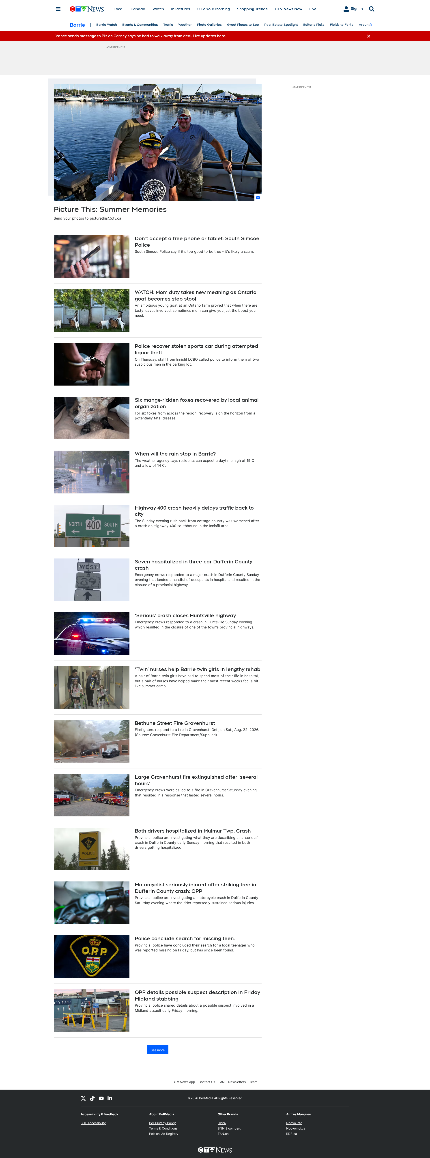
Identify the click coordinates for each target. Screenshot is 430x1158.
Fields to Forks (341, 24)
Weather (185, 24)
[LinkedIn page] (110, 1098)
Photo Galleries (209, 24)
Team (253, 1082)
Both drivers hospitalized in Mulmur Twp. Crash (193, 831)
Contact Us (207, 1082)
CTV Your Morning (213, 9)
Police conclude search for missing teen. (185, 938)
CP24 (222, 1123)
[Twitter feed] (83, 1098)
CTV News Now (288, 9)
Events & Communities (140, 24)
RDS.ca (291, 1134)
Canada (138, 9)
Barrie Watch (106, 24)
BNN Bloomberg (229, 1128)
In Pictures (180, 9)
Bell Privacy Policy (162, 1123)
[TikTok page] (92, 1098)
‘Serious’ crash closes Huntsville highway (185, 615)
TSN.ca (223, 1134)
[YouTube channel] (101, 1098)
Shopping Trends (252, 9)
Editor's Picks (314, 24)
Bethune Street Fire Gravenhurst (175, 723)
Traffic (168, 24)
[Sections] (58, 8)
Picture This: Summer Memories (110, 209)
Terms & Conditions (163, 1128)
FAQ (222, 1082)
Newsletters (237, 1082)
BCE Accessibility (93, 1123)
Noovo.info (294, 1123)
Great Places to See (243, 24)
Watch (158, 9)
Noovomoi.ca (295, 1128)
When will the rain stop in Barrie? (175, 454)
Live (312, 9)
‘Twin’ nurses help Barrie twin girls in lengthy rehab (197, 669)
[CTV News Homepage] (87, 9)
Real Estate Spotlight (281, 24)
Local (118, 9)
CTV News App (184, 1082)
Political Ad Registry (163, 1134)
